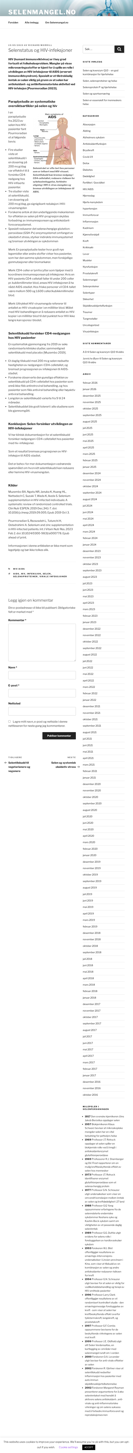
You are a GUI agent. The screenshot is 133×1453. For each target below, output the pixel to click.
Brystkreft (88, 150)
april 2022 (88, 680)
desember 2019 (91, 861)
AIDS (16, 574)
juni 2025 (88, 434)
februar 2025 (90, 460)
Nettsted (14, 703)
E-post (13, 685)
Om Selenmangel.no (56, 22)
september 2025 (92, 415)
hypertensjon (90, 208)
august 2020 (90, 809)
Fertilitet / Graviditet (94, 182)
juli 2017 (87, 1036)
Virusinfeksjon (91, 331)
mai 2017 (88, 1049)
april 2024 (88, 525)
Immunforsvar (91, 214)
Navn (12, 667)
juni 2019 (88, 900)
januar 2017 (89, 1075)
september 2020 (92, 803)
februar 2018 (90, 991)
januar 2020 (89, 855)
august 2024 (90, 499)
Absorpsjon (89, 124)
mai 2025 (88, 440)
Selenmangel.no (42, 12)
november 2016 (92, 1088)
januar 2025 (89, 466)
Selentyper (89, 292)
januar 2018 (89, 997)
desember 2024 (92, 473)
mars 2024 (89, 531)
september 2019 (92, 881)
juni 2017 (88, 1042)
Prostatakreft (90, 273)
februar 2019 (90, 926)
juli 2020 (87, 816)
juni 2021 (88, 745)
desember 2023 (92, 550)
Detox (86, 163)
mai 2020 (88, 829)
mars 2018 (89, 984)
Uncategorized (91, 325)
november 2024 (92, 479)
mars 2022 (89, 686)
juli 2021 (87, 738)
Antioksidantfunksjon (94, 143)
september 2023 (92, 570)
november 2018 (92, 939)
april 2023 (88, 602)
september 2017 (92, 1023)
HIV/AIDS (19, 569)
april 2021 (88, 758)
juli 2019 (87, 894)
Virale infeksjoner (53, 576)
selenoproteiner (25, 576)
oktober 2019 (90, 874)
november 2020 (92, 790)
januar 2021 (89, 777)
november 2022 (92, 635)
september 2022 (92, 648)
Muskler (87, 260)
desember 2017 (91, 1004)
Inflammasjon (90, 221)
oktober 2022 (90, 641)
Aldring (87, 130)
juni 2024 (88, 512)
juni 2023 (88, 589)
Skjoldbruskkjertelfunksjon (97, 305)
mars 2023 (89, 609)
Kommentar (17, 620)
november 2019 (92, 868)
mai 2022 (88, 673)
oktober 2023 (90, 563)
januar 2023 (89, 622)
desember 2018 (91, 932)
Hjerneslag (89, 195)
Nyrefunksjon (90, 266)
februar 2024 (90, 538)
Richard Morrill (40, 45)
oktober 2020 (90, 796)
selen (47, 574)
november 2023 (92, 557)
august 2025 (90, 421)
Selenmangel (90, 279)
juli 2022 (87, 661)
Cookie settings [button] (68, 1447)
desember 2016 (91, 1081)
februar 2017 (90, 1068)
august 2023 (90, 576)
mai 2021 (88, 751)
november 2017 (91, 1010)
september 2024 (92, 492)
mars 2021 (89, 764)
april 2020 (88, 835)
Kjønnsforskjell (91, 234)
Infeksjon (34, 574)
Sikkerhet (88, 299)
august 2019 (90, 887)
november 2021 (91, 712)
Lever (86, 253)
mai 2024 (88, 518)
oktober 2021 (90, 719)
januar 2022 (89, 699)
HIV (23, 574)
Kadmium (88, 227)
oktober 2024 (90, 486)
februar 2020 (90, 848)
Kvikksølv (88, 247)
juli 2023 (87, 583)
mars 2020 (89, 842)
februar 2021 (90, 771)
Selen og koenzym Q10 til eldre (107, 351)
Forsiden (13, 22)
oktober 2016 (90, 1094)
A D (85, 351)
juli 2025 (87, 427)
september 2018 (92, 952)
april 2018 (88, 978)
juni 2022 (88, 667)
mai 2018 (88, 971)
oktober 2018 (90, 945)
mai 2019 (88, 906)
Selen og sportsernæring (96, 93)
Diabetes (88, 169)
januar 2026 (89, 389)
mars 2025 (89, 453)
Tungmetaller (90, 318)
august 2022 (90, 654)
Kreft (85, 240)
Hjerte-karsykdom (93, 202)
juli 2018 (87, 958)
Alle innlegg (32, 22)
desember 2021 (91, 706)
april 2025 (88, 447)
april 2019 (88, 913)
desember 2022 (91, 628)
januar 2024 (89, 544)
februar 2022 (90, 693)
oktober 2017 (90, 1017)
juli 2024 (87, 505)
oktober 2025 (90, 408)
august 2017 (90, 1030)
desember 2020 (92, 784)
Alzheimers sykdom (94, 137)
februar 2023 (90, 615)
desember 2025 (92, 395)
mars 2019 (89, 919)
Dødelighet (89, 176)
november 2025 (92, 402)
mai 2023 (88, 596)
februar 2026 (90, 382)
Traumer (87, 312)
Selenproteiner (91, 286)
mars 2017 (89, 1062)
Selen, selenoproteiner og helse (100, 80)
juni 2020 (88, 822)
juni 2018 (88, 965)
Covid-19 (88, 156)
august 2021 (90, 732)
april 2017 (88, 1055)
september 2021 (92, 725)
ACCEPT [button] (88, 1447)
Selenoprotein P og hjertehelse (100, 87)
